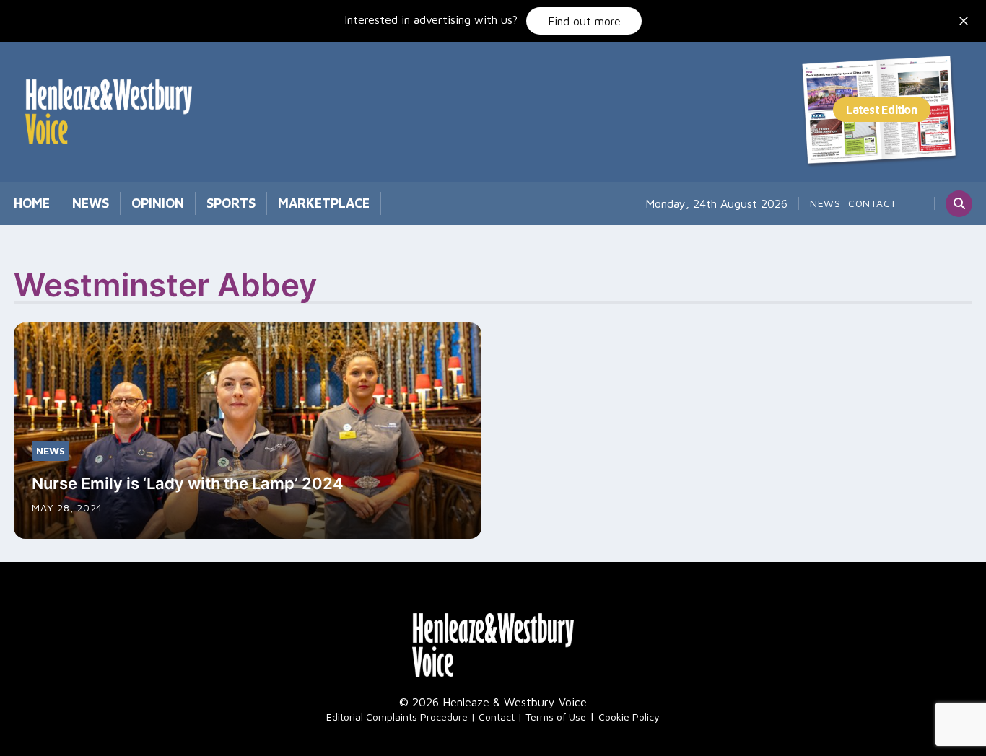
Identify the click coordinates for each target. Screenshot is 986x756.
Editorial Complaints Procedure (397, 717)
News (90, 203)
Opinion (157, 203)
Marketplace (324, 203)
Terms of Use (555, 717)
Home (32, 203)
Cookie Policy (629, 717)
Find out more (584, 20)
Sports (231, 203)
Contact (872, 203)
